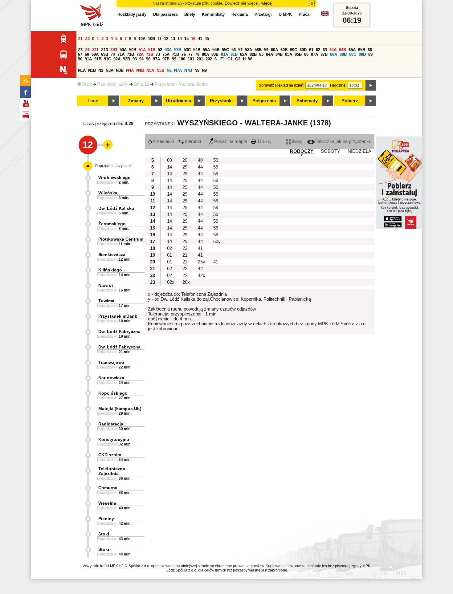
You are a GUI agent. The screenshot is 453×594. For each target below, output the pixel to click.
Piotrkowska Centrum (120, 239)
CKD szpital (110, 454)
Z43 (113, 49)
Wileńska (107, 192)
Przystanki (221, 100)
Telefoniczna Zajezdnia (111, 471)
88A (333, 54)
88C (352, 54)
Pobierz (349, 100)
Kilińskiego (110, 269)
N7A (178, 70)
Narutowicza (111, 377)
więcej (266, 3)
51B (151, 49)
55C (225, 49)
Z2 (87, 38)
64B (342, 49)
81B (234, 54)
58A (248, 49)
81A (224, 54)
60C (293, 49)
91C (107, 59)
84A (269, 54)
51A (142, 49)
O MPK (285, 14)
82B (253, 54)
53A (168, 49)
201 (200, 59)
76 (184, 54)
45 (207, 38)
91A (88, 59)
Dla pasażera (165, 14)
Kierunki (193, 141)
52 (160, 49)
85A (288, 54)
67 (80, 54)
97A (156, 59)
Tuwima (106, 300)
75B (175, 54)
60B (284, 49)
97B (165, 59)
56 (233, 49)
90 (80, 59)
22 (184, 248)
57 (240, 49)
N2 (100, 70)
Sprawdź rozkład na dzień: (281, 85)
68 (87, 54)
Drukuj (264, 141)
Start (87, 84)
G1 (230, 59)
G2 (237, 59)
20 (184, 160)
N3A (109, 70)
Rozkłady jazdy (112, 84)
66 (370, 49)
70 (113, 54)
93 (135, 59)
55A (206, 49)
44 (200, 167)
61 (311, 49)
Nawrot (105, 285)
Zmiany (136, 100)
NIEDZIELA (359, 151)
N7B (188, 70)
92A (116, 59)
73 (158, 54)
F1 (222, 59)
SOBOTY (330, 151)
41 (200, 38)
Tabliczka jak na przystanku (343, 141)
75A (165, 54)
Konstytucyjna (113, 439)
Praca (304, 14)
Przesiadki (163, 141)
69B (104, 54)
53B (177, 49)
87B (324, 54)
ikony (297, 141)
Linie (93, 100)
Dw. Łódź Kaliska (116, 208)
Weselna (107, 503)
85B (298, 54)
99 (174, 59)
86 (306, 54)
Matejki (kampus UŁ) (119, 408)
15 (186, 38)
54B (196, 49)
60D (303, 49)
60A (274, 49)
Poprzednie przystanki (114, 166)
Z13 (104, 49)
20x (186, 282)
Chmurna (107, 487)
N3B (120, 70)
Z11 (95, 49)
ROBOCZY (301, 151)
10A (141, 38)
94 (141, 59)
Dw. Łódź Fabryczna (119, 331)
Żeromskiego (112, 223)
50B (132, 49)
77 (190, 54)
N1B (92, 70)
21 (184, 255)
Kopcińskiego (113, 393)
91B (97, 59)
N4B (140, 70)
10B (151, 38)
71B (130, 54)
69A (95, 54)
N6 (169, 70)
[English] (325, 15)
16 (193, 38)
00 (169, 160)
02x (170, 282)
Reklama (239, 14)
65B (361, 49)
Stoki (103, 533)
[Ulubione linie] (106, 144)
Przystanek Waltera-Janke (181, 84)
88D (362, 54)
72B (149, 54)
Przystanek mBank (117, 316)
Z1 (80, 38)
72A (140, 54)
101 (191, 59)
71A (120, 54)
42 (200, 268)
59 (266, 49)
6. (216, 59)
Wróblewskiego (114, 177)
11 (159, 38)
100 (182, 59)
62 (318, 49)
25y (201, 261)
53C (187, 49)
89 (370, 54)
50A (123, 49)
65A (352, 49)
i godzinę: (338, 85)
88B (343, 54)
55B (215, 49)
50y (217, 241)
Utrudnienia (178, 100)
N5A (150, 70)
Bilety (189, 14)
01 (169, 255)
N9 (204, 70)
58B (258, 49)
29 (184, 167)
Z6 (87, 49)
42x (201, 275)
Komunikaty (213, 14)
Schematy (307, 100)
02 (169, 248)
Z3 (80, 49)
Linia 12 (141, 84)
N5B (160, 70)
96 (148, 59)
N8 (196, 70)
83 (261, 54)
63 (325, 49)
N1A (82, 70)
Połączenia (264, 100)
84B (279, 54)
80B (214, 54)
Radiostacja (110, 423)
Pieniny (106, 518)
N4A (130, 70)
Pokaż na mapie (230, 141)
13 (173, 38)
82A (243, 54)
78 (197, 54)
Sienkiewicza (111, 254)
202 (209, 59)
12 (166, 38)
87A (314, 54)
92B (126, 59)
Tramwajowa (111, 362)
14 (180, 38)
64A (333, 49)
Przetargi (263, 14)
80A (205, 54)
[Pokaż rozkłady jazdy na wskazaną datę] (370, 85)
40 (200, 160)
